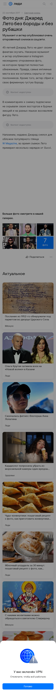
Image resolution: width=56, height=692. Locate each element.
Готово (28, 686)
